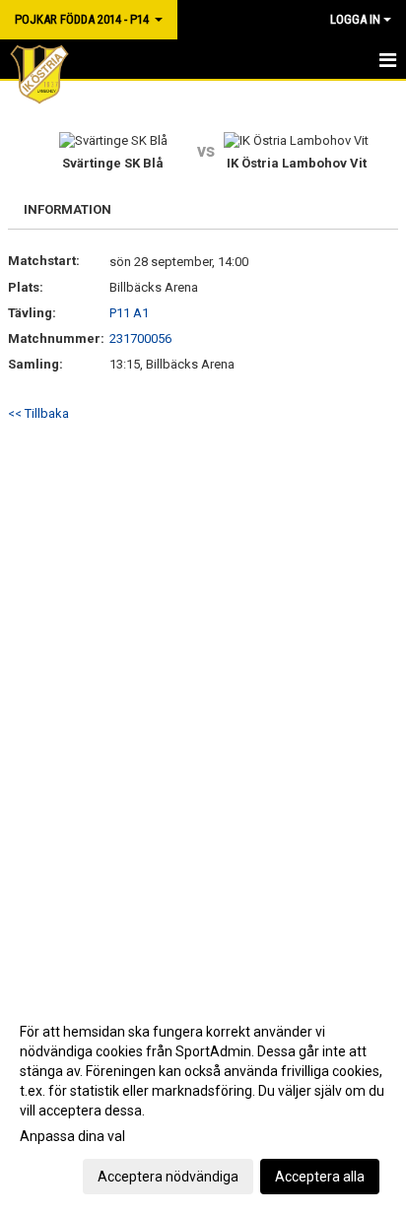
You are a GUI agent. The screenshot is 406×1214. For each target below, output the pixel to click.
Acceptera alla (320, 1176)
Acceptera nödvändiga (168, 1176)
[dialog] (203, 1103)
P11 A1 (129, 312)
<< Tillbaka (38, 413)
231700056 (140, 338)
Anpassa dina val (72, 1136)
